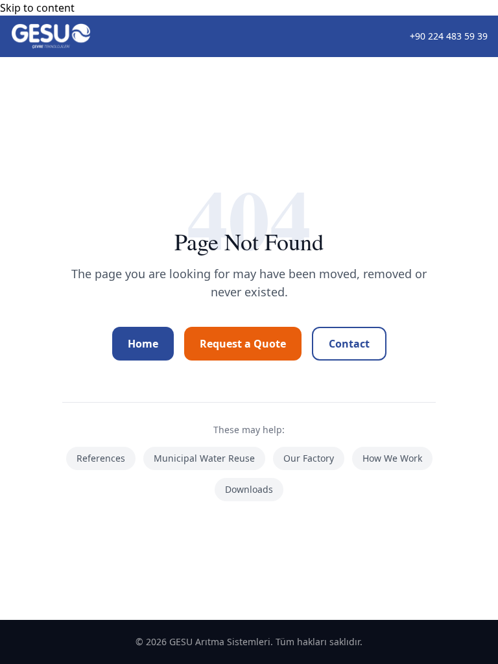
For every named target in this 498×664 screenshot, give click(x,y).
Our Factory (308, 458)
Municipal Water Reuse (204, 458)
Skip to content (37, 8)
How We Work (392, 458)
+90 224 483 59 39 (449, 36)
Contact (349, 344)
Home (143, 344)
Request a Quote (243, 344)
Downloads (249, 489)
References (101, 458)
